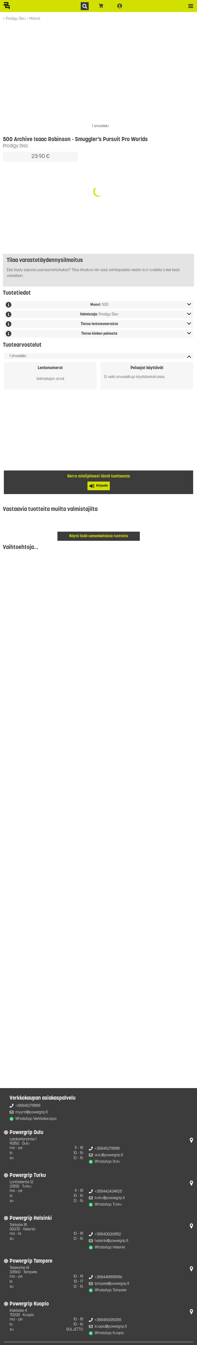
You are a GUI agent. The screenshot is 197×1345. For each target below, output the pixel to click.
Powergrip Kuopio (29, 1304)
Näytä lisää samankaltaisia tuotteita (98, 536)
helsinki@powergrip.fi (111, 1241)
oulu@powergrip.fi (109, 1155)
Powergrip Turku (28, 1175)
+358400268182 (108, 1234)
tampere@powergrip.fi (112, 1284)
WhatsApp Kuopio (109, 1333)
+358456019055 (108, 1320)
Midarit (34, 19)
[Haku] (85, 6)
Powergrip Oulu (26, 1133)
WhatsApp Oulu (107, 1162)
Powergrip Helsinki (31, 1218)
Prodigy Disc (16, 19)
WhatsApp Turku (108, 1205)
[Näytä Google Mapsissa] (191, 1141)
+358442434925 (108, 1192)
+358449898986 (108, 1277)
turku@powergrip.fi (110, 1198)
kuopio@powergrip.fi (111, 1327)
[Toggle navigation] (190, 6)
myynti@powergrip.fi (31, 1112)
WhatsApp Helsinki (110, 1247)
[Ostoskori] (101, 6)
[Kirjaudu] (119, 6)
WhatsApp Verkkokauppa (35, 1119)
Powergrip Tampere (31, 1261)
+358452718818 (27, 1106)
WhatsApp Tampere (110, 1290)
